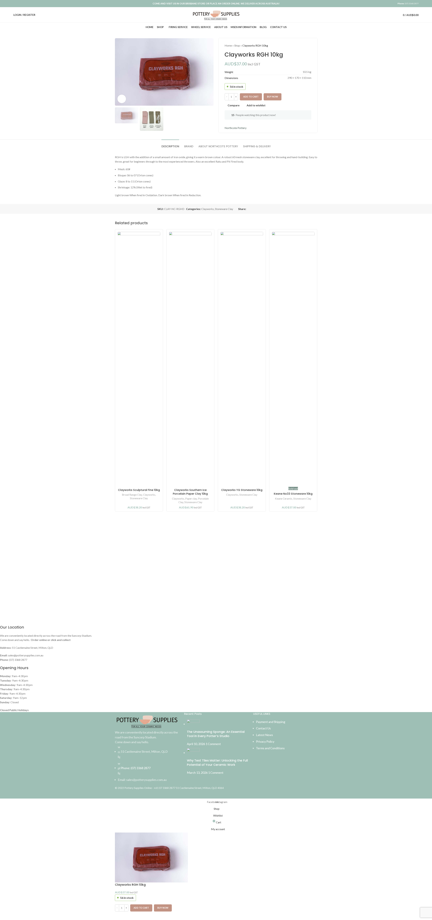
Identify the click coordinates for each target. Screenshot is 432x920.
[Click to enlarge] (121, 99)
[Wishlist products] (394, 14)
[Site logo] (216, 14)
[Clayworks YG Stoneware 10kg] (241, 359)
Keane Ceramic (283, 498)
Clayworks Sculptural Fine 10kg (139, 490)
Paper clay (191, 498)
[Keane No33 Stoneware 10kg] (293, 359)
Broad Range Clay (132, 494)
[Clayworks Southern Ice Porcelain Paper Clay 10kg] (190, 359)
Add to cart (251, 96)
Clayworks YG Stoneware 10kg (241, 490)
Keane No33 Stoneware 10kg (293, 494)
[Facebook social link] (15, 3)
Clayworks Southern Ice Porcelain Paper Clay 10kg (190, 492)
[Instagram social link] (20, 3)
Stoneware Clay (139, 498)
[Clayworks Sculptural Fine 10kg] (139, 359)
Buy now (162, 907)
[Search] (388, 14)
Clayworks (149, 494)
